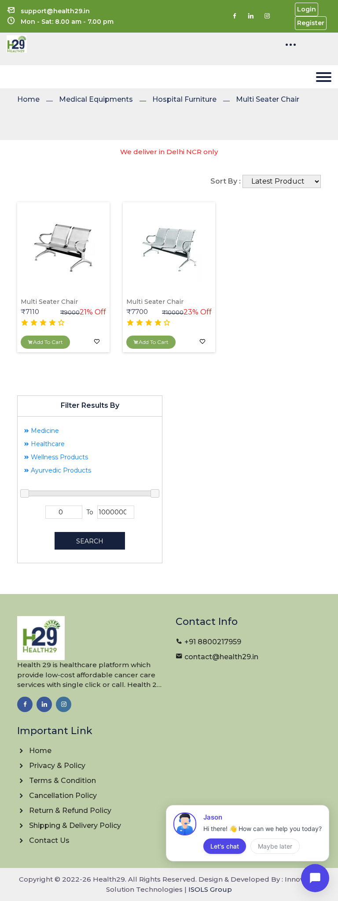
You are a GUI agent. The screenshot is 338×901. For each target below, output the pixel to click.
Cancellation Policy (62, 795)
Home (28, 99)
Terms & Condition (61, 780)
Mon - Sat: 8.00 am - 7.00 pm (67, 22)
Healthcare (47, 444)
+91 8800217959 (212, 642)
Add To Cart (48, 342)
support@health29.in (55, 11)
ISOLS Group (210, 889)
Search (89, 541)
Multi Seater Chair (267, 99)
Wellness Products (58, 457)
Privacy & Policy (56, 765)
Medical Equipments (96, 99)
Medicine (44, 431)
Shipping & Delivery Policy (74, 825)
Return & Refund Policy (69, 810)
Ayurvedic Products (60, 470)
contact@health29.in (221, 657)
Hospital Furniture (184, 99)
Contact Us (48, 840)
